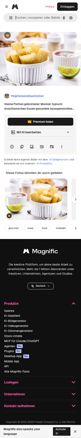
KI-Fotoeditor (44, 163)
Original (26, 36)
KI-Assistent (12, 316)
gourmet (14, 228)
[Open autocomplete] (9, 17)
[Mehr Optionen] (62, 147)
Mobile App (11, 361)
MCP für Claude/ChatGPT (21, 341)
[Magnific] (40, 252)
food (44, 228)
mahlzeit (61, 228)
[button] (41, 286)
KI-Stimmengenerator (18, 331)
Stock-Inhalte (13, 336)
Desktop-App (16, 356)
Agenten (13, 346)
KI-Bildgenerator (59, 159)
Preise (49, 6)
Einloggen (67, 6)
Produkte (11, 303)
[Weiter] (75, 199)
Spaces (9, 311)
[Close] (75, 431)
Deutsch (40, 286)
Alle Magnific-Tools (16, 371)
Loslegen (11, 382)
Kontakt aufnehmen (19, 406)
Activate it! (61, 431)
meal (30, 228)
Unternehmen (14, 394)
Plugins (12, 351)
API (6, 366)
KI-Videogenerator (16, 326)
